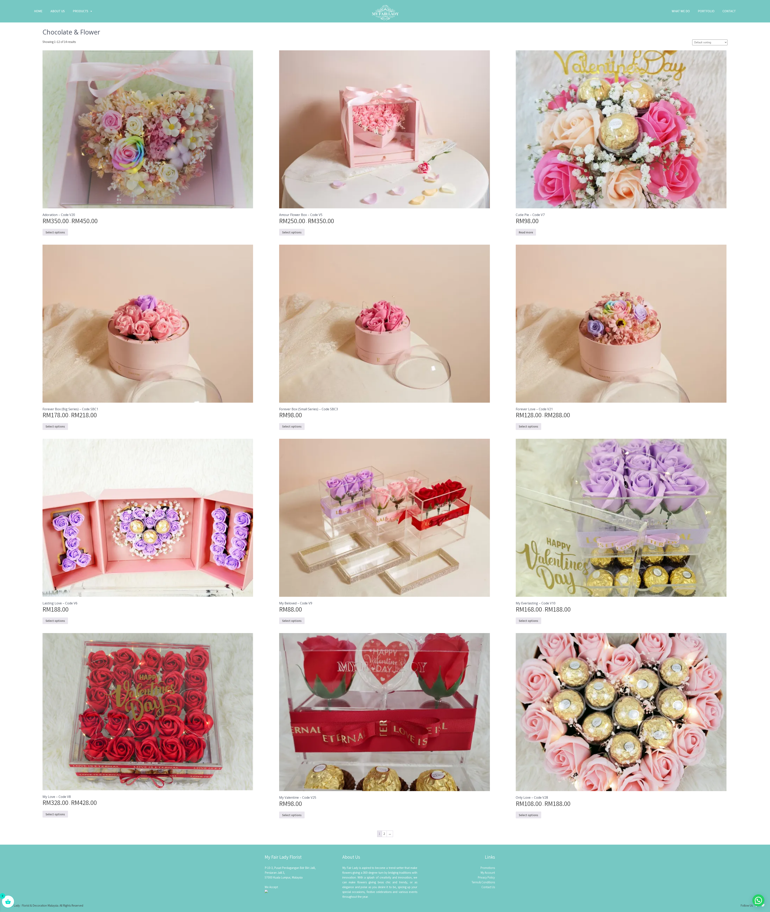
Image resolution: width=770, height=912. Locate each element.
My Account (488, 873)
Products (80, 11)
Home (38, 11)
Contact (729, 11)
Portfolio (706, 11)
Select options (55, 232)
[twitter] (763, 906)
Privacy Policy (486, 877)
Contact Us (488, 887)
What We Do (681, 11)
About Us (58, 11)
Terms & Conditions (483, 882)
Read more (526, 232)
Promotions (487, 868)
